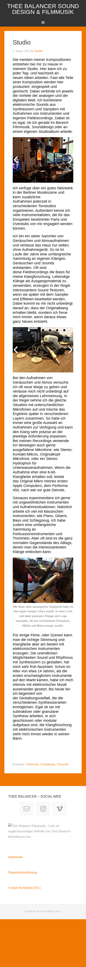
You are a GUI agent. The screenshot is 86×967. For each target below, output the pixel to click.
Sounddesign (47, 764)
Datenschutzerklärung (22, 872)
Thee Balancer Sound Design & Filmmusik (43, 9)
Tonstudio (63, 764)
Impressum (15, 857)
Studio (22, 42)
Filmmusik (32, 764)
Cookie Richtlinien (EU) (24, 887)
